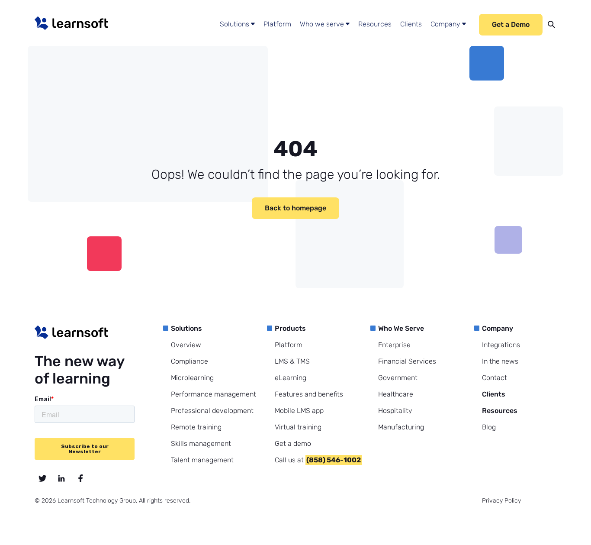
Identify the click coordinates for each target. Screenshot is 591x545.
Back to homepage (295, 208)
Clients (411, 24)
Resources (375, 24)
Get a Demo (511, 24)
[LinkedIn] (61, 478)
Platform (277, 24)
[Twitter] (42, 478)
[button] (237, 24)
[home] (71, 23)
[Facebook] (80, 478)
